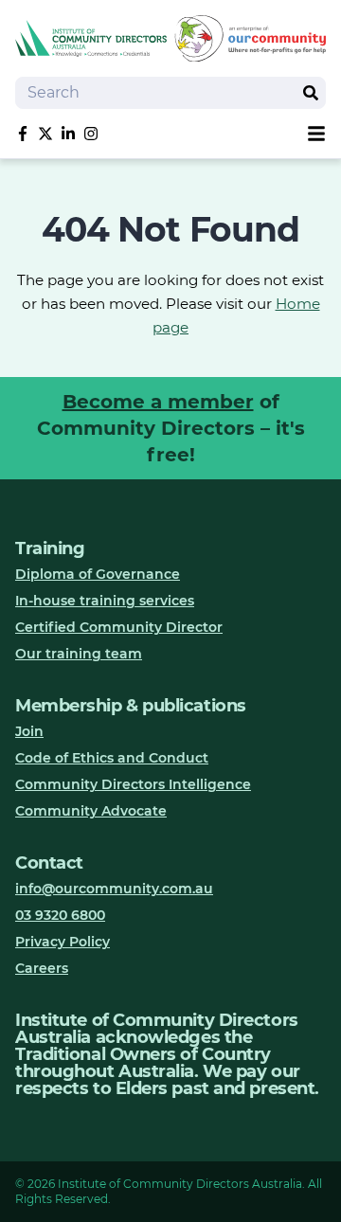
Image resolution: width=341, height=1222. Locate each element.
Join (29, 731)
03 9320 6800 (60, 915)
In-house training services (104, 600)
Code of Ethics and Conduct (111, 757)
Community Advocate (91, 810)
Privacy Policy (62, 941)
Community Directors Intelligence (133, 784)
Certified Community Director (119, 627)
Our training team (78, 653)
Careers (41, 968)
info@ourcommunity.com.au (114, 888)
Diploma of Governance (97, 574)
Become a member (158, 401)
